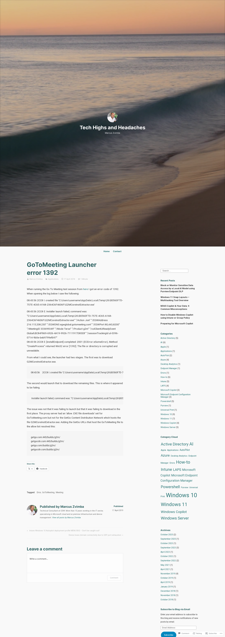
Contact (117, 251)
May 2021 (165, 565)
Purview (164, 405)
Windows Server (168, 427)
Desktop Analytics (169, 364)
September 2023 (168, 547)
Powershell (166, 401)
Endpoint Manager (169, 368)
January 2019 (167, 586)
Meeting (59, 492)
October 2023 (167, 543)
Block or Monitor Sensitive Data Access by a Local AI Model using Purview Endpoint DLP (178, 288)
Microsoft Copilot (169, 390)
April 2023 (165, 552)
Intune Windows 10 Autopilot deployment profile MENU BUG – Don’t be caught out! (62, 531)
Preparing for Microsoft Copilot (177, 323)
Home (107, 251)
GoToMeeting (48, 492)
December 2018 (168, 591)
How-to (164, 377)
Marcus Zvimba (36, 279)
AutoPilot (165, 355)
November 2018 (168, 595)
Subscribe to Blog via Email (175, 609)
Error (39, 492)
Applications (53, 279)
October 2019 (167, 578)
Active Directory (168, 338)
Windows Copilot (168, 423)
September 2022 (168, 560)
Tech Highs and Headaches (112, 127)
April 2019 (165, 582)
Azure (163, 360)
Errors (163, 373)
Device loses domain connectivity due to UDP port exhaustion (95, 535)
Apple (163, 347)
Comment (114, 578)
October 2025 (167, 534)
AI (161, 342)
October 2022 (167, 556)
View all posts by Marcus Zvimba (66, 517)
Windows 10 (166, 414)
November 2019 (168, 573)
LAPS (163, 385)
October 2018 (167, 599)
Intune (163, 381)
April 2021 (165, 569)
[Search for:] (174, 270)
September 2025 (168, 539)
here (85, 289)
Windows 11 (166, 418)
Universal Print (167, 410)
